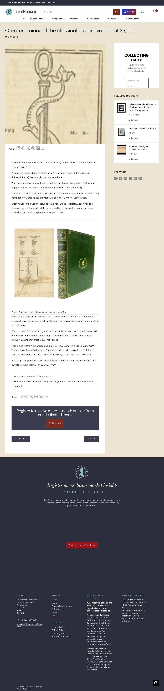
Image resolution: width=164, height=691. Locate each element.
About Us (56, 612)
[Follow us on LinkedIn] (140, 178)
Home (54, 600)
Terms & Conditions (61, 636)
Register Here (55, 423)
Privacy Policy (58, 627)
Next (90, 438)
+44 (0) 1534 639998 (26, 620)
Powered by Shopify (24, 689)
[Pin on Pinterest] (23, 148)
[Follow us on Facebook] (116, 178)
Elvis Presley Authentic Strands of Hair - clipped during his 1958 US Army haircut (142, 107)
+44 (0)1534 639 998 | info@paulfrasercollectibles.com (30, 3)
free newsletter (70, 381)
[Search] (116, 12)
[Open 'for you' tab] (156, 683)
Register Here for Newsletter (82, 545)
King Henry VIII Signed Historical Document (138, 147)
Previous (22, 438)
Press (54, 616)
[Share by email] (33, 148)
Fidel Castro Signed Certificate (142, 128)
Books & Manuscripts (40, 376)
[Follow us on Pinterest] (130, 178)
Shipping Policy (59, 633)
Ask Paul (131, 12)
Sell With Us (57, 609)
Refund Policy (58, 630)
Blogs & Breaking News (62, 606)
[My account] (142, 12)
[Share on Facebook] (18, 148)
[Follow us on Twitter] (120, 178)
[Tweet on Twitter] (28, 148)
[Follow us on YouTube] (135, 178)
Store (54, 603)
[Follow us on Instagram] (125, 178)
